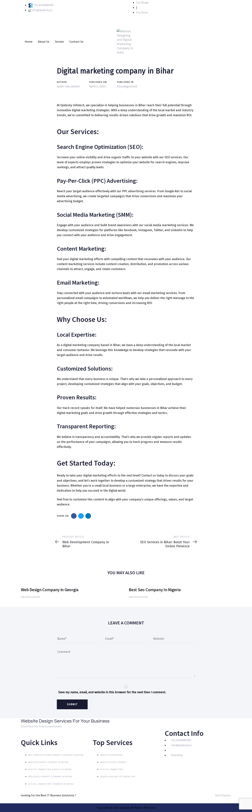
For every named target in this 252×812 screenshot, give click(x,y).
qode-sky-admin (68, 86)
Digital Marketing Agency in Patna (50, 769)
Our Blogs (142, 2)
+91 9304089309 (43, 5)
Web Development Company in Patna (50, 776)
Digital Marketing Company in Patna (51, 783)
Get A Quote (223, 795)
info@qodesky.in (42, 10)
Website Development (113, 762)
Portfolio (142, 12)
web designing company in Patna (48, 762)
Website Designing (111, 755)
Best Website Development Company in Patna (56, 755)
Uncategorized (127, 86)
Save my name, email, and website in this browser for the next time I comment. (112, 692)
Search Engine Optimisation (117, 776)
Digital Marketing (111, 769)
